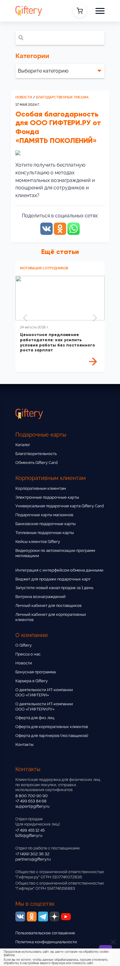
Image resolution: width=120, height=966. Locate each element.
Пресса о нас (28, 654)
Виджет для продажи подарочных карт (52, 579)
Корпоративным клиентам (40, 488)
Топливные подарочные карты (44, 532)
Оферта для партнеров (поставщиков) (51, 735)
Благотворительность (36, 453)
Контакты (24, 744)
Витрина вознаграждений (40, 596)
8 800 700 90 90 (31, 796)
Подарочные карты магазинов (44, 515)
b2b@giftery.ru (28, 835)
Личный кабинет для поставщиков (48, 605)
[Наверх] (12, 943)
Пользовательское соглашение (45, 933)
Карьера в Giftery (31, 681)
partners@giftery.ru (33, 859)
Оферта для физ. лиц (34, 717)
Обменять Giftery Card (36, 462)
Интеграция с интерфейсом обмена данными (59, 570)
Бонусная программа (35, 672)
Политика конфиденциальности (46, 942)
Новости (23, 97)
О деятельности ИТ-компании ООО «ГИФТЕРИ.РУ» (44, 706)
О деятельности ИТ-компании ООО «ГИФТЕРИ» (44, 692)
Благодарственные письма (62, 97)
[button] (100, 11)
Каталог (22, 444)
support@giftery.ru (32, 806)
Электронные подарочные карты (47, 497)
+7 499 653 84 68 (30, 801)
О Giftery (23, 645)
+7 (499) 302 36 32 (32, 854)
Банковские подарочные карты (45, 523)
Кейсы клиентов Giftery (37, 541)
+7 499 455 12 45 (30, 830)
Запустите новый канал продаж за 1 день (54, 587)
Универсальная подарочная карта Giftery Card (59, 506)
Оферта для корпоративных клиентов (51, 726)
